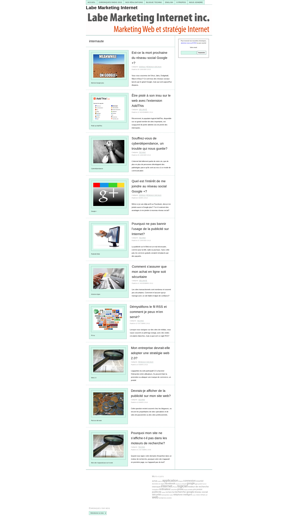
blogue (180, 481)
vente (194, 495)
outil (172, 489)
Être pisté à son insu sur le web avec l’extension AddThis (151, 101)
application (170, 480)
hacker (205, 484)
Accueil (91, 2)
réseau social (201, 492)
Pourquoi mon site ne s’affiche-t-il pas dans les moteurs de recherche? (149, 438)
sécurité (156, 494)
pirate (180, 489)
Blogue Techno (154, 2)
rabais (163, 492)
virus (203, 495)
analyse (159, 481)
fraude (184, 484)
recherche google (184, 491)
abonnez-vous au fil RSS (189, 43)
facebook (170, 483)
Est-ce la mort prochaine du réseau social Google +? (149, 58)
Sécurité (143, 109)
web (155, 497)
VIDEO (198, 495)
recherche (170, 492)
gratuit (200, 484)
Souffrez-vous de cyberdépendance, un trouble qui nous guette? (149, 143)
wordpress (162, 498)
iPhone (175, 487)
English (169, 2)
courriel (199, 481)
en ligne (162, 484)
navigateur (155, 489)
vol (206, 495)
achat (154, 481)
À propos (181, 2)
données (155, 484)
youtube (169, 498)
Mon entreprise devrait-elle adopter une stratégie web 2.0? (150, 353)
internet (166, 486)
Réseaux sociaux (153, 67)
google (191, 483)
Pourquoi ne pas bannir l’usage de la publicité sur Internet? (150, 229)
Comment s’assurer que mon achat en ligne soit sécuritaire (149, 272)
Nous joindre (196, 2)
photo (175, 489)
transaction (165, 495)
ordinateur (164, 489)
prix (194, 489)
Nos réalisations (134, 2)
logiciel (182, 486)
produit (199, 489)
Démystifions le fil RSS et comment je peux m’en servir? (148, 312)
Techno (142, 152)
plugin (185, 489)
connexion (189, 480)
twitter (171, 495)
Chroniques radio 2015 (110, 2)
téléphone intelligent (182, 494)
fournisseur (179, 484)
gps (196, 484)
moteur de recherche (198, 486)
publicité (156, 491)
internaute (156, 487)
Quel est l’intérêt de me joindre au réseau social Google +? (149, 186)
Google (142, 67)
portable (190, 489)
